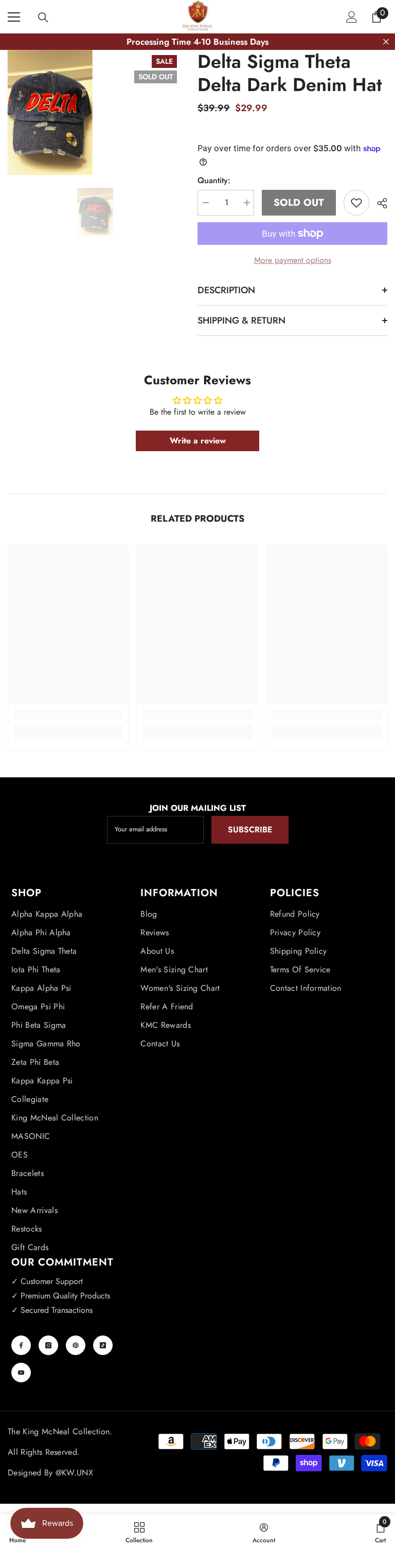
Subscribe (250, 829)
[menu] (14, 17)
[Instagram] (48, 1345)
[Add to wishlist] (356, 203)
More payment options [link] (292, 260)
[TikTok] (103, 1345)
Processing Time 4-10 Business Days (197, 41)
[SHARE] (378, 203)
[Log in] (351, 17)
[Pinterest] (75, 1345)
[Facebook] (21, 1345)
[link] (68, 714)
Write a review (198, 441)
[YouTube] (21, 1372)
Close (386, 42)
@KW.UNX (74, 1473)
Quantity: (214, 180)
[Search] (43, 17)
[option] (95, 212)
